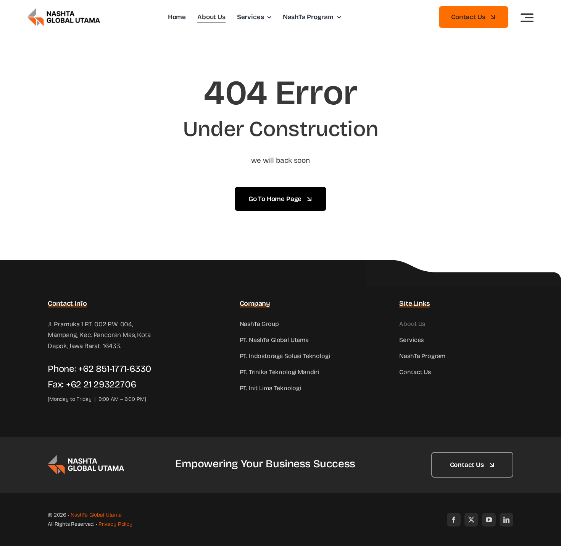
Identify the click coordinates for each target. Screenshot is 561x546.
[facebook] (454, 520)
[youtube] (489, 520)
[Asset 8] (86, 458)
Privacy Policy (115, 524)
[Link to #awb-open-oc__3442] (527, 17)
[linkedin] (506, 520)
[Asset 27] (63, 11)
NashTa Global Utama (96, 515)
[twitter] (471, 520)
